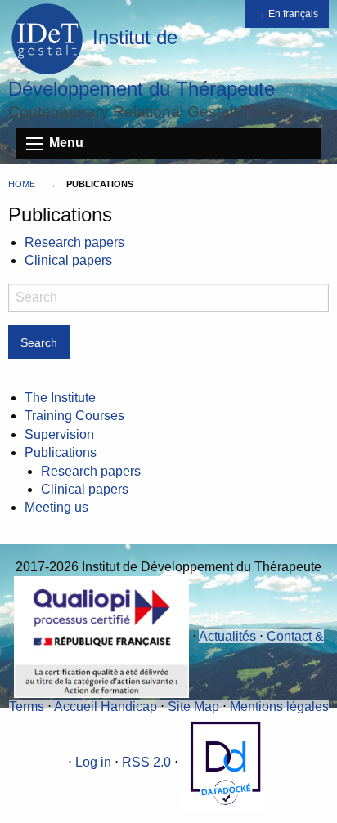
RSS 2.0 (146, 762)
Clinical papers (68, 260)
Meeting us (56, 507)
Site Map (193, 706)
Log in (93, 762)
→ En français (287, 14)
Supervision (59, 434)
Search (38, 342)
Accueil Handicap (105, 706)
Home (21, 184)
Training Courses (74, 416)
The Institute (60, 398)
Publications (61, 452)
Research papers (74, 242)
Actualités (227, 636)
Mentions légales (279, 706)
